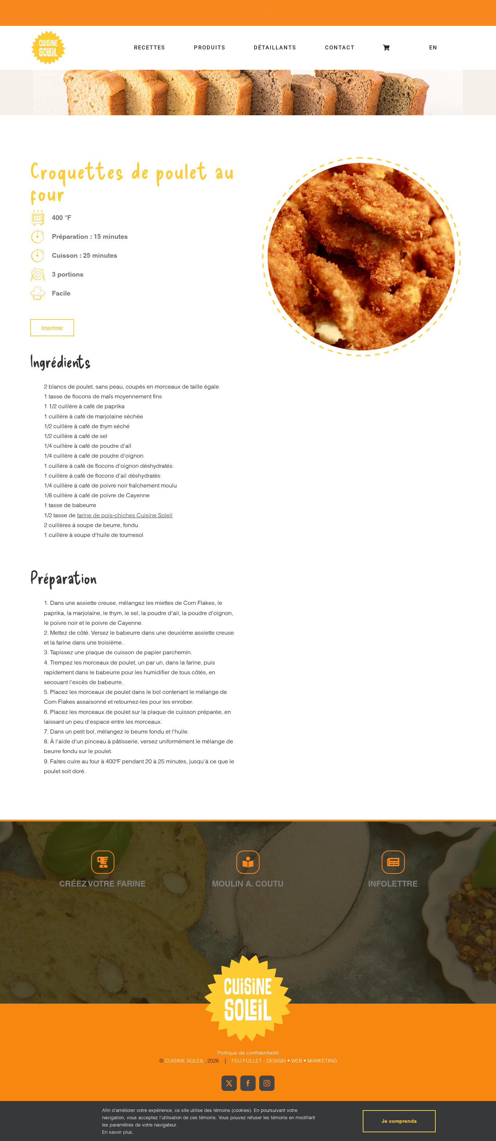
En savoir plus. (118, 1132)
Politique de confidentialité (248, 1052)
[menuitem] (433, 48)
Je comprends (399, 1121)
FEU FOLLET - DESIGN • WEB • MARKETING (284, 1060)
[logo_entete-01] (48, 32)
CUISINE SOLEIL (184, 1060)
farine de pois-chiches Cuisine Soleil (124, 515)
